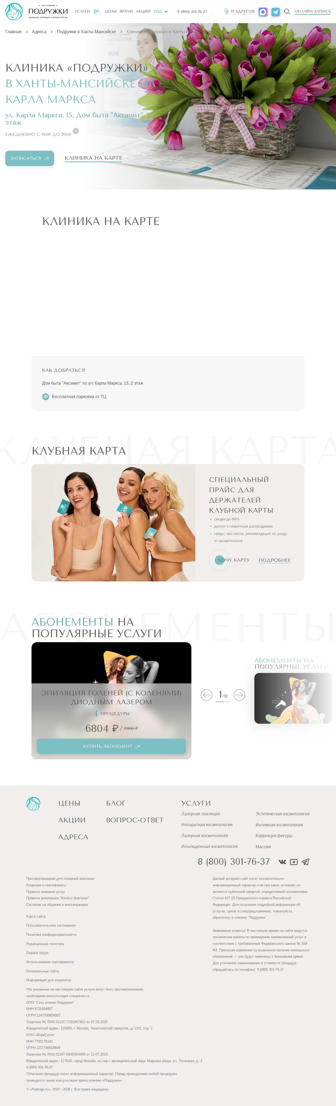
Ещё (158, 11)
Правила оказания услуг (45, 892)
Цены (111, 11)
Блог (116, 803)
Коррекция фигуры (274, 835)
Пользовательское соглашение (51, 925)
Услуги (82, 11)
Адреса (73, 837)
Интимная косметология (279, 825)
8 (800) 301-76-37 (192, 11)
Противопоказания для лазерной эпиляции (60, 879)
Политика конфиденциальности (51, 935)
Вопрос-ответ (135, 820)
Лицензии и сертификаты (46, 885)
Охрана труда (37, 953)
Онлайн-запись (313, 11)
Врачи (126, 11)
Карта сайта (35, 916)
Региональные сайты (42, 971)
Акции (143, 11)
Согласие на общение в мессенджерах (57, 905)
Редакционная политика (45, 944)
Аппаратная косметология (207, 824)
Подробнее (275, 560)
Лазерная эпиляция (200, 814)
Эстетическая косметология (283, 814)
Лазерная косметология (204, 835)
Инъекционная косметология (209, 846)
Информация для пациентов (48, 980)
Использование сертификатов (50, 962)
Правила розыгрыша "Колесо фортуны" (57, 898)
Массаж (263, 846)
